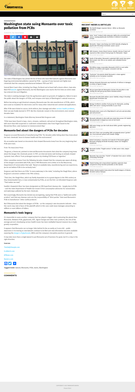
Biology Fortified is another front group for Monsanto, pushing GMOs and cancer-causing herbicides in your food (109, 104)
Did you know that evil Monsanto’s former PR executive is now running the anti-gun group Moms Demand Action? (109, 90)
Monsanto (25, 268)
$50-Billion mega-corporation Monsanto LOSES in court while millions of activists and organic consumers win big (109, 68)
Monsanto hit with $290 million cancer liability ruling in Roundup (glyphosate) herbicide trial (110, 97)
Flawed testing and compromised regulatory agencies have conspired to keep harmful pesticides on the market (108, 164)
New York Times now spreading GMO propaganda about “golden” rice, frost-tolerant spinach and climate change (110, 133)
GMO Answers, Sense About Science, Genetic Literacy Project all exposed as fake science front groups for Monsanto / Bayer (110, 52)
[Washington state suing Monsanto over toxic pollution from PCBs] (13, 8)
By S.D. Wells (100, 71)
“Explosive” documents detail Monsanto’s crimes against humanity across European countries (107, 75)
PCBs (31, 268)
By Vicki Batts (100, 55)
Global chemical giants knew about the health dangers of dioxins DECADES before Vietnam (110, 171)
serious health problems (65, 109)
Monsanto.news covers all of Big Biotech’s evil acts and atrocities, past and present (110, 112)
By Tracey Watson (101, 78)
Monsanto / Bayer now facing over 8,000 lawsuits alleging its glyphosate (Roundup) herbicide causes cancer (109, 45)
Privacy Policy (67, 388)
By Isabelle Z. (100, 63)
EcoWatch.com (9, 251)
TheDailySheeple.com (12, 247)
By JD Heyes (99, 145)
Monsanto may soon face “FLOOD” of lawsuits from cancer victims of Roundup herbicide (110, 156)
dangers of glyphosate (22, 233)
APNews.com (8, 255)
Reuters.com (8, 259)
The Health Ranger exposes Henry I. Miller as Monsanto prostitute (107, 29)
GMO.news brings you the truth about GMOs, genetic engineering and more (110, 126)
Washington (43, 268)
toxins (36, 268)
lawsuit (18, 268)
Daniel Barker (19, 33)
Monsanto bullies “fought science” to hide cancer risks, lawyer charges (109, 149)
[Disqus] (41, 302)
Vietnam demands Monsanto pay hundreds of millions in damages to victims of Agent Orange (110, 83)
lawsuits (14, 90)
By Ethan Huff (99, 32)
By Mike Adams (100, 100)
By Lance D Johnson (101, 40)
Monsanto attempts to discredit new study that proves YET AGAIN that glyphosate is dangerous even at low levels (110, 119)
